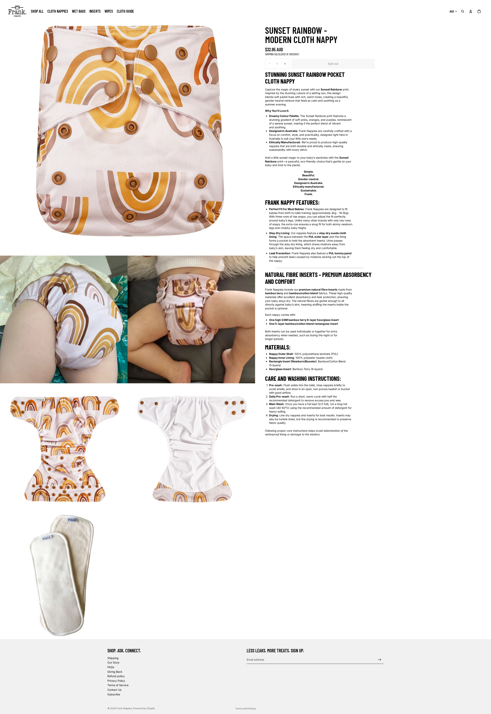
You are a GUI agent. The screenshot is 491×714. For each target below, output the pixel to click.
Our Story (113, 662)
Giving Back (114, 671)
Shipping (113, 658)
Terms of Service (118, 685)
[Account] (470, 11)
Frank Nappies (124, 708)
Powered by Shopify (144, 708)
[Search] (462, 11)
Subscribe (113, 694)
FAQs (110, 667)
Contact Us (114, 689)
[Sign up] (380, 660)
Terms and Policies (245, 708)
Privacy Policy (116, 680)
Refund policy (116, 676)
